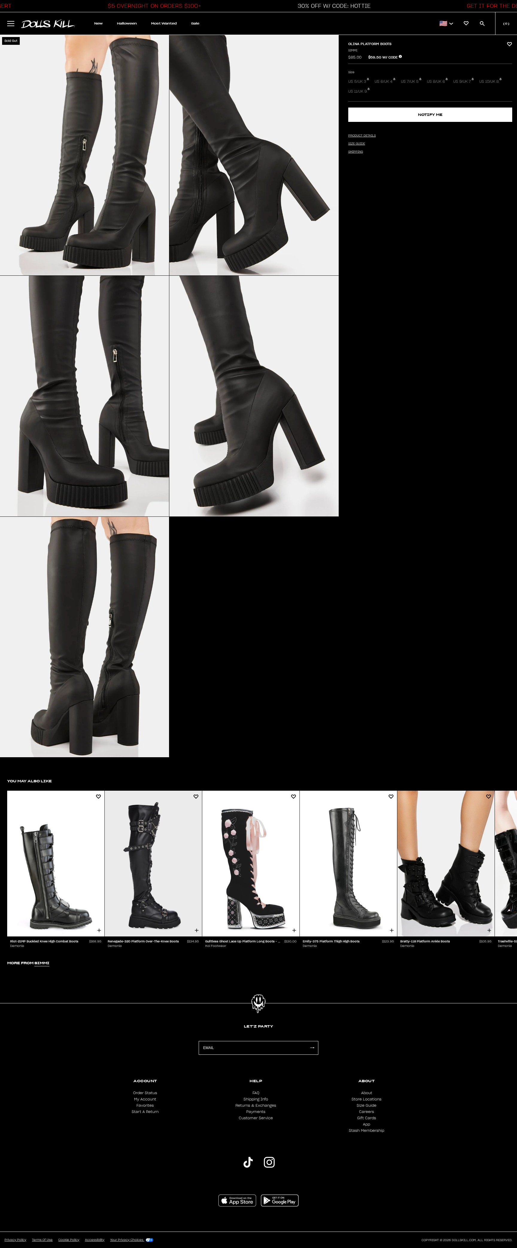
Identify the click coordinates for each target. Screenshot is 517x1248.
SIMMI (352, 50)
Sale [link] (195, 23)
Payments (255, 1112)
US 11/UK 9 (357, 91)
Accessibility (94, 1239)
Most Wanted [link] (164, 23)
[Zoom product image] (84, 155)
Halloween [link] (127, 23)
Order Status (145, 1093)
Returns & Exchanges (255, 1105)
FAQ (256, 1093)
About (366, 1093)
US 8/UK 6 (436, 81)
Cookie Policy (68, 1239)
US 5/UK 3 (357, 81)
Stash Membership (366, 1130)
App (366, 1124)
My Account (145, 1099)
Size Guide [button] (356, 143)
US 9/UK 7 (462, 81)
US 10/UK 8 (489, 81)
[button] (153, 6)
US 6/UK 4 (384, 81)
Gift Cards (366, 1118)
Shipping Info (256, 1099)
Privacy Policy (15, 1239)
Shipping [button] (355, 151)
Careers (366, 1112)
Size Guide (366, 1105)
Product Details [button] (362, 135)
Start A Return (145, 1112)
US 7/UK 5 (410, 81)
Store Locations (366, 1099)
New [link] (98, 23)
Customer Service (256, 1118)
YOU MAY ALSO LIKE (29, 781)
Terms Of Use (42, 1239)
